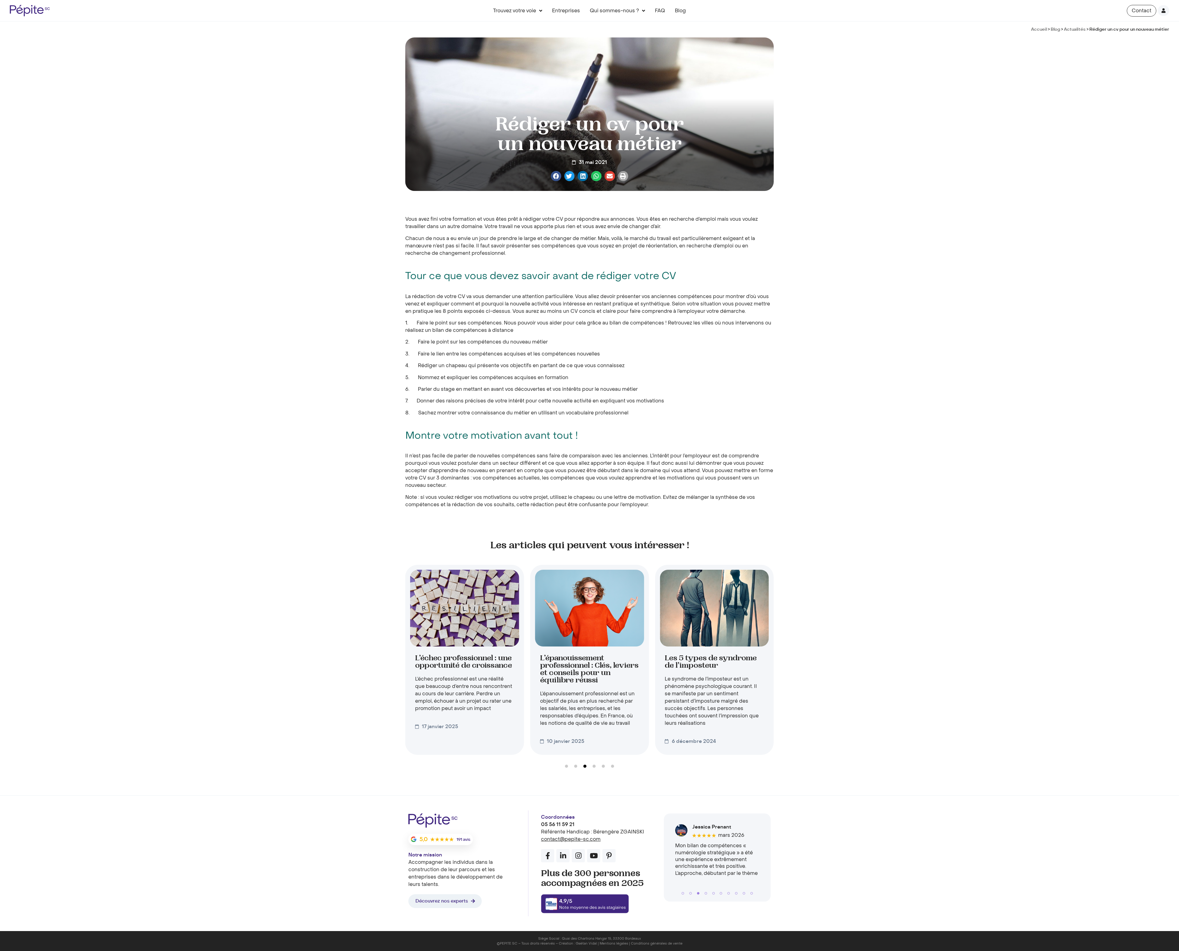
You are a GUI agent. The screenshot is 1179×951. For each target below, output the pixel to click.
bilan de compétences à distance (472, 330)
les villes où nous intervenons (728, 323)
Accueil (1039, 29)
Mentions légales (614, 943)
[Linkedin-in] (563, 855)
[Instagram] (578, 855)
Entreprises (566, 11)
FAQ (660, 11)
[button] (556, 176)
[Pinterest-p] (609, 855)
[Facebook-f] (547, 855)
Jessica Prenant (711, 827)
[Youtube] (593, 855)
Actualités (1075, 29)
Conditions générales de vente (657, 943)
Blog (680, 11)
